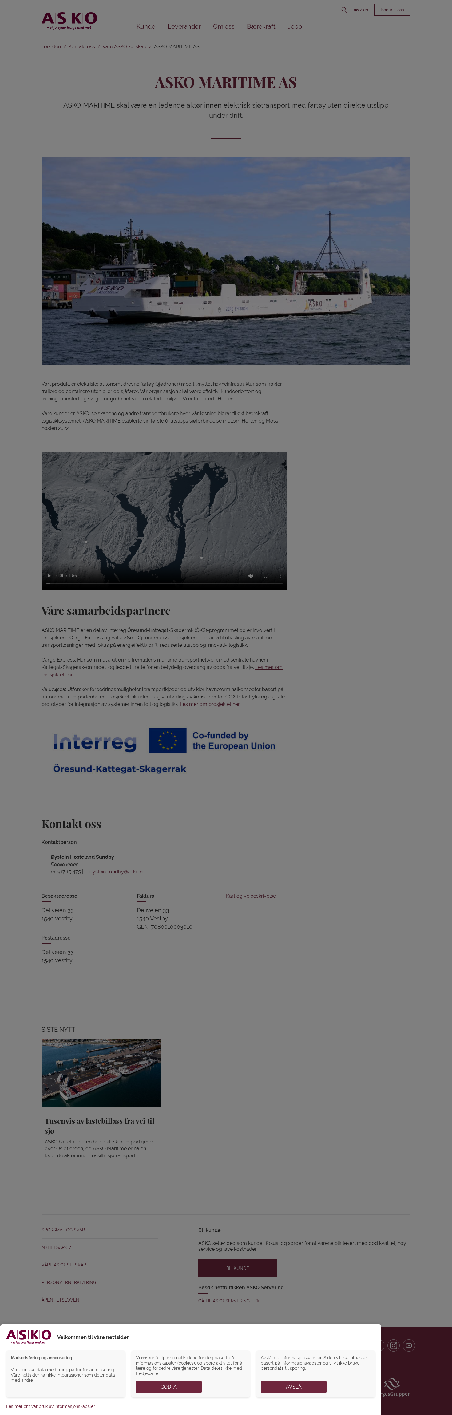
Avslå (294, 1387)
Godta (169, 1387)
